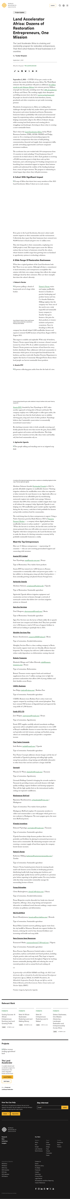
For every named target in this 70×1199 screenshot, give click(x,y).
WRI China (4, 1168)
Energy (48, 1147)
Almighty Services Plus (21, 632)
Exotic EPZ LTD (18, 711)
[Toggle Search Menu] (59, 5)
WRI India (4, 1172)
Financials (37, 1170)
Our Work (37, 1137)
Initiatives (5, 1141)
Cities (47, 1142)
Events (36, 1163)
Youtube (53, 1189)
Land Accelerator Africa (33, 132)
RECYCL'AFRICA (19, 912)
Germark (16, 767)
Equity (58, 1144)
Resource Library (39, 1165)
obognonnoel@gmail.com (33, 611)
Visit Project (6, 1081)
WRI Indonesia (5, 1174)
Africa (36, 1142)
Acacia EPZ (17, 407)
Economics (60, 1142)
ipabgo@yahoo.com (27, 690)
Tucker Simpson (21, 56)
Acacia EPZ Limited (20, 556)
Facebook (36, 1189)
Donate (53, 5)
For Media (37, 1168)
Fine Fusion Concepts (21, 742)
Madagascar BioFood (21, 795)
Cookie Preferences (40, 1182)
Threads (44, 1189)
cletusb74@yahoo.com (36, 891)
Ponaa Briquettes (19, 887)
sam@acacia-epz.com (32, 560)
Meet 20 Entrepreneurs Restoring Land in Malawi (42, 1017)
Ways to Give (15, 1114)
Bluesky (47, 1189)
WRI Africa (4, 1163)
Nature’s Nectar (44, 286)
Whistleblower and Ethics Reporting (44, 1180)
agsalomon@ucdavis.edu (35, 586)
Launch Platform (8, 1077)
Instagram (39, 1189)
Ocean (48, 1155)
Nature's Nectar (19, 851)
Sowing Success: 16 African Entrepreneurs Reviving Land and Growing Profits (8, 1019)
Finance (59, 1147)
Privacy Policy (38, 1176)
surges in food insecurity (46, 95)
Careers (37, 1172)
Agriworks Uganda (39, 486)
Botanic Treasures (20, 658)
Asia (36, 1144)
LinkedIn (42, 1189)
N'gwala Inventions (20, 823)
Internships (38, 1174)
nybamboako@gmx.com (40, 800)
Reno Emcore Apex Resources (24, 938)
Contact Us (38, 1161)
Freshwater (49, 1153)
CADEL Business (19, 686)
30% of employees (50, 90)
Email (39, 1107)
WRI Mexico (5, 1176)
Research (4, 1137)
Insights (4, 1143)
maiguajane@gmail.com (31, 715)
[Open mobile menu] (67, 5)
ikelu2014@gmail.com (34, 772)
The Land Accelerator (31, 65)
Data (3, 1139)
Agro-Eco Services (20, 607)
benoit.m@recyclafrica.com (38, 917)
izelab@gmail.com (28, 746)
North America (39, 1151)
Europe (37, 1147)
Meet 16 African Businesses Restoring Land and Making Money (25, 1017)
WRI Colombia (5, 1170)
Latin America (38, 1149)
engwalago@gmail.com (36, 828)
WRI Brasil (4, 1165)
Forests (5, 1011)
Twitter (50, 1189)
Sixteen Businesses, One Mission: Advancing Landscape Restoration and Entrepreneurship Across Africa (59, 1021)
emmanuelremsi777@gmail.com (38, 942)
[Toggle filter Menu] (63, 5)
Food (47, 1149)
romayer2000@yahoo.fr (37, 637)
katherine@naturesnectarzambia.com (39, 856)
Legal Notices (38, 1178)
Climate (48, 1144)
